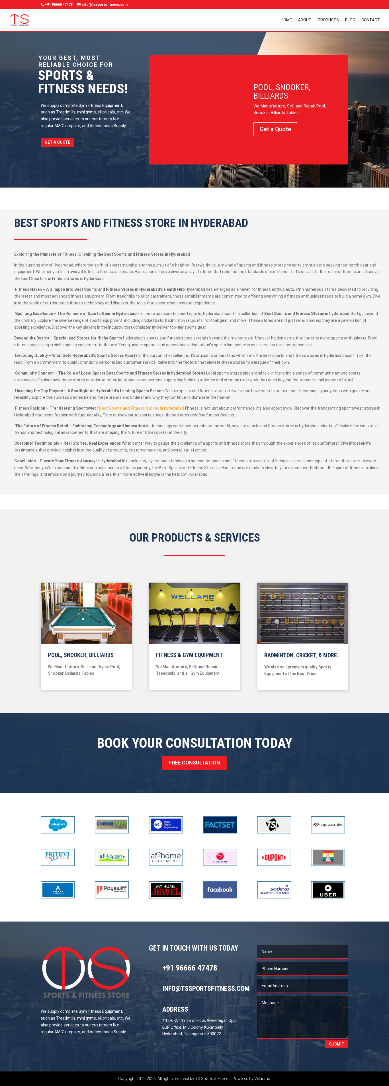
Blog (350, 20)
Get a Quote (57, 142)
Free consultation (194, 763)
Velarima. (262, 1078)
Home (286, 20)
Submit (336, 1044)
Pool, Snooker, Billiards (281, 91)
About (305, 20)
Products (328, 20)
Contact (370, 20)
